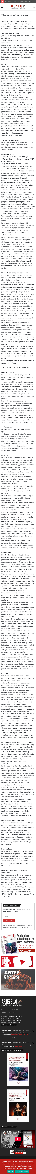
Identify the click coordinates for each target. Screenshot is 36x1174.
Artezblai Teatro (6, 1030)
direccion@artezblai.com (14, 1016)
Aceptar (10, 1171)
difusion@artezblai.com (14, 1020)
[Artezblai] (18, 7)
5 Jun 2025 (26, 1030)
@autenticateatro (20, 1046)
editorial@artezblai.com (13, 1022)
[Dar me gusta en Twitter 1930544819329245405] (9, 1037)
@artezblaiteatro (17, 1030)
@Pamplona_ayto (23, 1034)
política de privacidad (9, 927)
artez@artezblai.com (14, 1018)
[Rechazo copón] (34, 1166)
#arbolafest (14, 1034)
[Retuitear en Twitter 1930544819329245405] (6, 1037)
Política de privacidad (22, 1171)
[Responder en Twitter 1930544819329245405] (2, 1037)
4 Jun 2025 (26, 1042)
